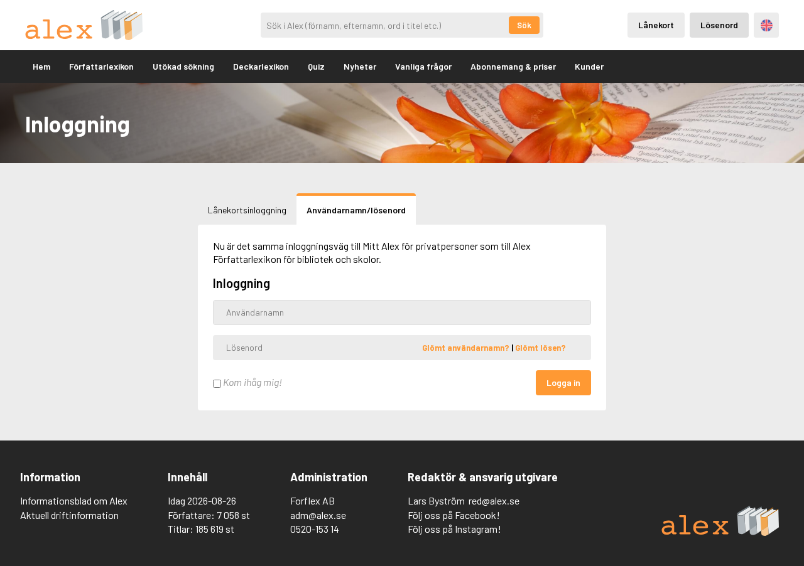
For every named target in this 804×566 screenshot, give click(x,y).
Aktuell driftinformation (69, 515)
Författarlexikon (101, 66)
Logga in (563, 382)
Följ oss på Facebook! (454, 515)
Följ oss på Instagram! (454, 529)
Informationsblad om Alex (74, 500)
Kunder (589, 66)
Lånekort (656, 24)
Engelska (767, 25)
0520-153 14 (314, 529)
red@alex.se (494, 500)
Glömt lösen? (540, 347)
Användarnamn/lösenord (356, 210)
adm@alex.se (318, 515)
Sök (524, 25)
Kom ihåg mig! (251, 382)
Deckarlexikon (261, 66)
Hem (41, 66)
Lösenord (719, 24)
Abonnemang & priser (513, 66)
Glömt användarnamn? (466, 347)
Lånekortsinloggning (247, 210)
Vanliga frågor (423, 66)
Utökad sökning (183, 66)
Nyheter (360, 66)
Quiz (316, 66)
